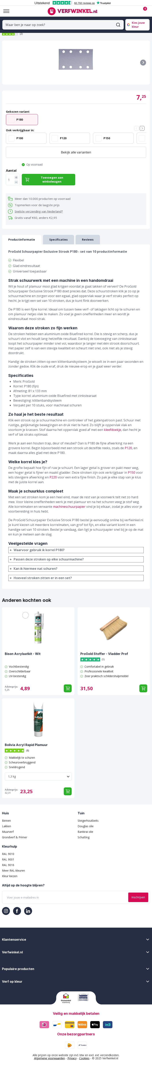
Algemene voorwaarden (49, 1058)
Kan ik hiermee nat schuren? (35, 568)
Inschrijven (138, 897)
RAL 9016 (8, 865)
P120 (128, 448)
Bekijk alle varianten (76, 152)
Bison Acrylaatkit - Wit (23, 654)
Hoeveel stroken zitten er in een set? (43, 578)
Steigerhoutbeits (88, 820)
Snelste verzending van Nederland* (39, 211)
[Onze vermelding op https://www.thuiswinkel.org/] (68, 998)
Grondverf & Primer (14, 837)
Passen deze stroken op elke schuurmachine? (49, 559)
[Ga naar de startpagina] (72, 11)
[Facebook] (17, 911)
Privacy (72, 1058)
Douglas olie (86, 826)
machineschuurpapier (69, 506)
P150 (131, 472)
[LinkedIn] (28, 911)
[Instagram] (6, 911)
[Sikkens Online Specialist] (84, 997)
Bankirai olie (85, 832)
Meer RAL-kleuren (13, 870)
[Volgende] (143, 63)
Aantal (11, 170)
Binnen (6, 820)
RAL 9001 (8, 859)
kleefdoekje (112, 430)
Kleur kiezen (9, 876)
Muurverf (8, 832)
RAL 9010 (8, 854)
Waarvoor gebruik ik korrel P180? (39, 550)
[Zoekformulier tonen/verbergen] (118, 24)
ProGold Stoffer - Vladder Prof (104, 654)
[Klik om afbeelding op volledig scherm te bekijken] (76, 62)
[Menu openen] (5, 11)
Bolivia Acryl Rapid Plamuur (26, 745)
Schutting (83, 837)
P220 (53, 477)
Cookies (84, 1058)
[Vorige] (136, 128)
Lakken (6, 826)
